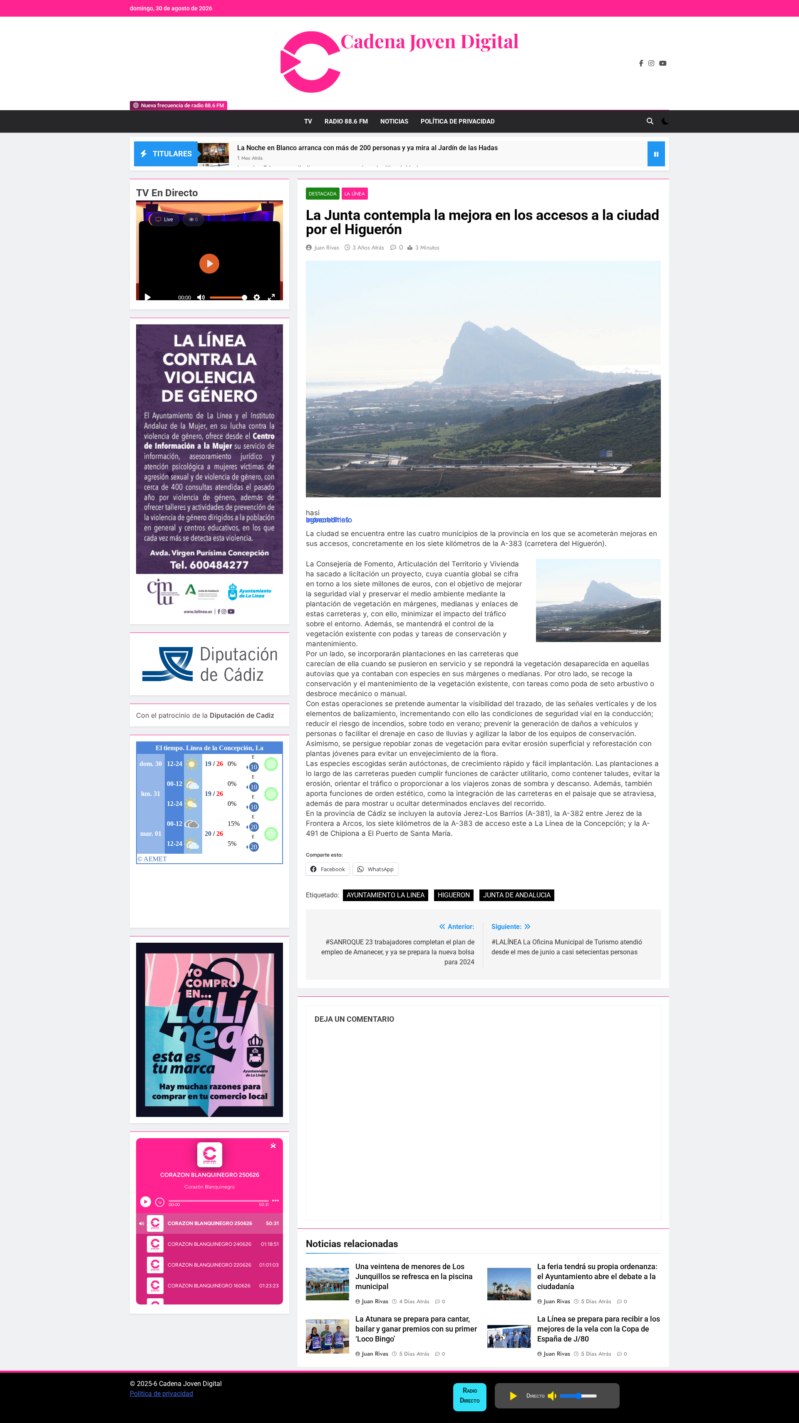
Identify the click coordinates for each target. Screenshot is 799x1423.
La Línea (355, 193)
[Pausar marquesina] (656, 153)
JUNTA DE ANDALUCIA (517, 895)
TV (308, 121)
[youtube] (663, 64)
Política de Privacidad (458, 121)
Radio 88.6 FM (346, 121)
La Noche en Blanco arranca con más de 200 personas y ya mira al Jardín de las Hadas (367, 148)
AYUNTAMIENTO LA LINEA (385, 895)
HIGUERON (454, 895)
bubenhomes (327, 520)
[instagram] (651, 64)
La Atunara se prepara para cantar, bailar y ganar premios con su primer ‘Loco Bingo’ (416, 1329)
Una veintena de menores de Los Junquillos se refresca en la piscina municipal (414, 1276)
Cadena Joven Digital (429, 40)
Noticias (394, 121)
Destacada (323, 193)
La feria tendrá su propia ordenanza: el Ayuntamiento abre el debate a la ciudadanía (597, 1276)
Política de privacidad (161, 1394)
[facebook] (641, 64)
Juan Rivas (327, 247)
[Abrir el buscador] (650, 121)
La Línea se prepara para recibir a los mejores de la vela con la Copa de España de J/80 (598, 1329)
